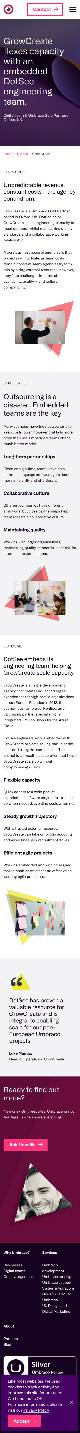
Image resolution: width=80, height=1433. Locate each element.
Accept (22, 1421)
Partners (11, 1339)
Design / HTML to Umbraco (56, 1297)
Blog (7, 1344)
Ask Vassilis (22, 1144)
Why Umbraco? (17, 1253)
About (9, 1326)
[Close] (71, 1403)
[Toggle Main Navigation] (69, 9)
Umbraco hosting (56, 1277)
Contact (42, 9)
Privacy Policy (36, 1410)
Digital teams (14, 1271)
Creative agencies (18, 1277)
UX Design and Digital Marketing (56, 1308)
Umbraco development (53, 1268)
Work (24, 153)
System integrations (58, 1288)
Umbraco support (56, 1282)
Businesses (13, 1265)
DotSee (10, 153)
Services (49, 1253)
